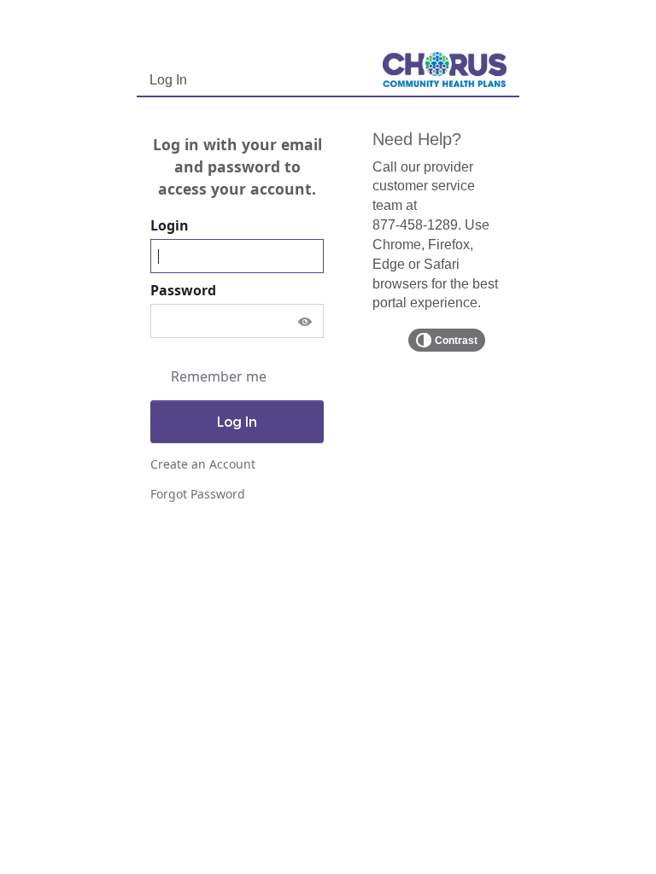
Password (185, 290)
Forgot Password (197, 494)
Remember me (218, 376)
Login (171, 225)
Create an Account (202, 464)
